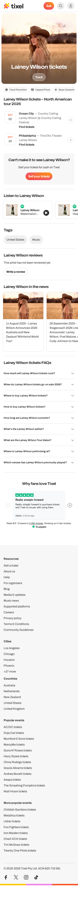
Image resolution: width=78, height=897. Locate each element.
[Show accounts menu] (70, 5)
